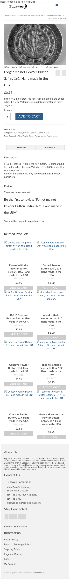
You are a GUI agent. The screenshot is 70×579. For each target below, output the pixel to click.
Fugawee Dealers (13, 554)
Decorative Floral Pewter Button (21, 136)
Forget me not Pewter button (46, 136)
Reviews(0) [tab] (50, 147)
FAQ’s (7, 559)
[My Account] (47, 6)
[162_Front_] (35, 44)
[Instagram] (15, 516)
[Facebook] (6, 516)
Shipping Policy (12, 549)
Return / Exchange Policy (17, 544)
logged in (22, 221)
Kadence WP (40, 573)
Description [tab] (21, 147)
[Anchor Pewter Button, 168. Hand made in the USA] (58, 73)
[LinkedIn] (24, 516)
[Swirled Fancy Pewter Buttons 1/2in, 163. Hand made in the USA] (64, 73)
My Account (10, 563)
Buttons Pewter (43, 132)
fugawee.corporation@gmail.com (24, 502)
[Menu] (63, 6)
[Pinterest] (20, 516)
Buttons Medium (29, 132)
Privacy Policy (11, 539)
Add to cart (29, 116)
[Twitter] (11, 516)
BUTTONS (18, 132)
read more (31, 469)
